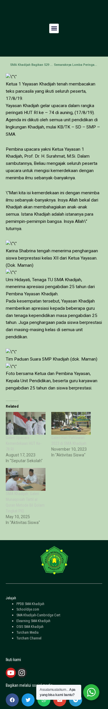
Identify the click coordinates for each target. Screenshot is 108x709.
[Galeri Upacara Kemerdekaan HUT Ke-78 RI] (26, 423)
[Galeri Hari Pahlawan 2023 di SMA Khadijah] (71, 423)
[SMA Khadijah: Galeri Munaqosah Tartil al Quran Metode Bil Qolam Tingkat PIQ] (26, 479)
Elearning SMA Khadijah (33, 621)
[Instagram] (22, 673)
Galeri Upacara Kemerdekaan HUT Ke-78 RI (23, 443)
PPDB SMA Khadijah (30, 604)
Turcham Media (27, 632)
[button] (54, 28)
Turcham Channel (28, 638)
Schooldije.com (27, 609)
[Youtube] (11, 673)
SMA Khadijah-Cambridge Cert (38, 615)
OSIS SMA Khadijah (29, 626)
